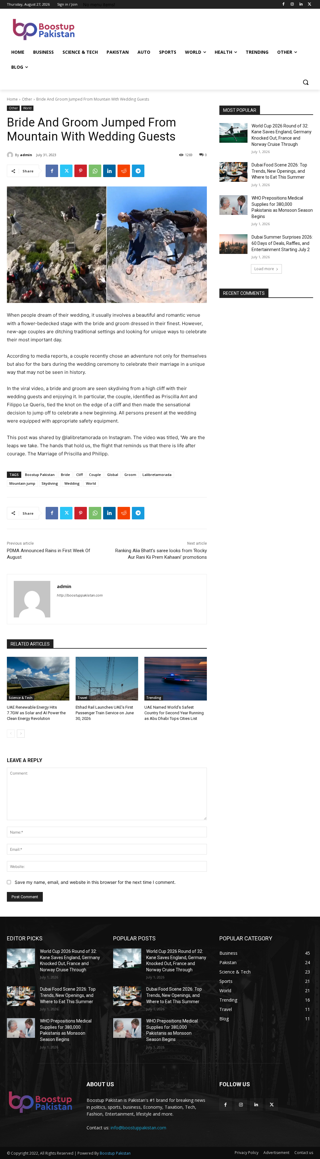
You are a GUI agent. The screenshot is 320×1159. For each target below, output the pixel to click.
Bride (65, 474)
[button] (305, 82)
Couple (95, 474)
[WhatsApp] (95, 171)
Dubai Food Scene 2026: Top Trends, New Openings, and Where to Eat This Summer (279, 171)
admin (26, 154)
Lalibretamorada (157, 474)
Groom (130, 474)
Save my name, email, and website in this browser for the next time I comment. (95, 882)
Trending (153, 698)
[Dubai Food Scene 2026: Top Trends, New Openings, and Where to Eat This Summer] (233, 172)
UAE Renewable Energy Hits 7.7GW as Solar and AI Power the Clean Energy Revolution (36, 713)
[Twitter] (309, 4)
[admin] (11, 155)
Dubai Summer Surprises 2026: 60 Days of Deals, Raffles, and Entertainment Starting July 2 (282, 243)
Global (112, 474)
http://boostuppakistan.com (80, 595)
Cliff (79, 474)
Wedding (72, 483)
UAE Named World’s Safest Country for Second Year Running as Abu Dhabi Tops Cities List (174, 713)
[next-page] (21, 734)
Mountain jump (22, 483)
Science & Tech (20, 698)
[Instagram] (292, 4)
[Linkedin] (300, 4)
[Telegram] (138, 171)
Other (27, 99)
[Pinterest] (80, 171)
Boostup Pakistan (40, 474)
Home (12, 99)
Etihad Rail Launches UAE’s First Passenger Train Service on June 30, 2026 (105, 713)
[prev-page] (11, 734)
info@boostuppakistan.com (138, 1128)
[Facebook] (283, 4)
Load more (264, 268)
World (27, 108)
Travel (82, 698)
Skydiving (50, 483)
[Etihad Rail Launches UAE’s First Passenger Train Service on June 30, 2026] (107, 679)
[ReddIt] (124, 171)
